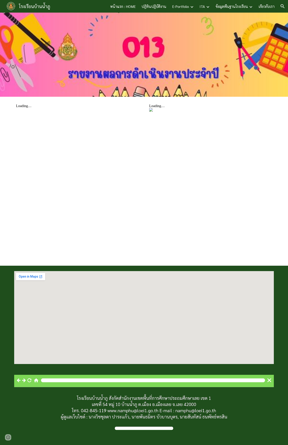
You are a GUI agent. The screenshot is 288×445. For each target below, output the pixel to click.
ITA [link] (202, 6)
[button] (282, 6)
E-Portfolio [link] (180, 6)
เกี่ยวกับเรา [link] (266, 6)
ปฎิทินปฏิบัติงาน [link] (154, 6)
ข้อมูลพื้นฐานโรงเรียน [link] (232, 6)
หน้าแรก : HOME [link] (123, 6)
